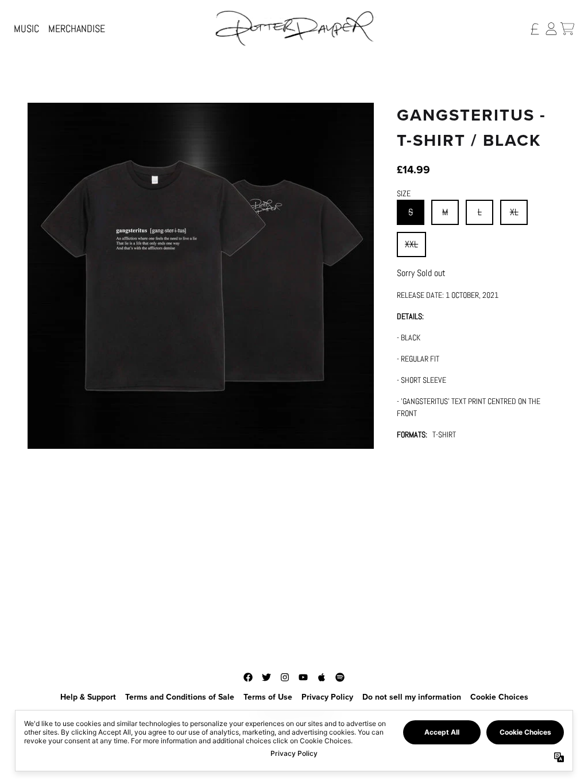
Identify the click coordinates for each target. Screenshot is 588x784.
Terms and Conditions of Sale (179, 697)
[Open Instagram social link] (284, 677)
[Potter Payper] (294, 28)
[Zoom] (201, 276)
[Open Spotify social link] (340, 677)
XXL (411, 244)
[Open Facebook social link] (248, 677)
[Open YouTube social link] (303, 677)
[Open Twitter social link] (266, 677)
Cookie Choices (499, 697)
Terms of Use (267, 697)
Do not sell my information (411, 697)
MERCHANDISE (76, 28)
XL (514, 212)
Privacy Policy (327, 697)
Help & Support (88, 697)
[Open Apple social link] (321, 677)
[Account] (551, 29)
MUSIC (26, 28)
